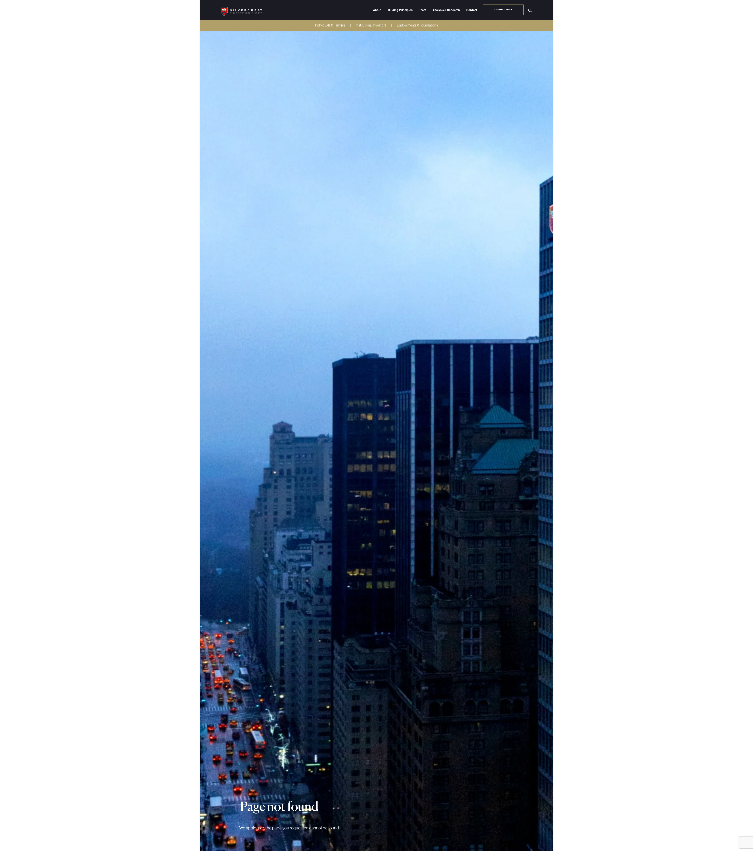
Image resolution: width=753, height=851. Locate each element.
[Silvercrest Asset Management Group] (241, 10)
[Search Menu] (530, 11)
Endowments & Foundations (417, 25)
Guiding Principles (400, 10)
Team (423, 10)
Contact (471, 10)
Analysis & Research (446, 10)
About (377, 10)
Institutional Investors (371, 25)
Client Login (503, 9)
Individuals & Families (330, 25)
